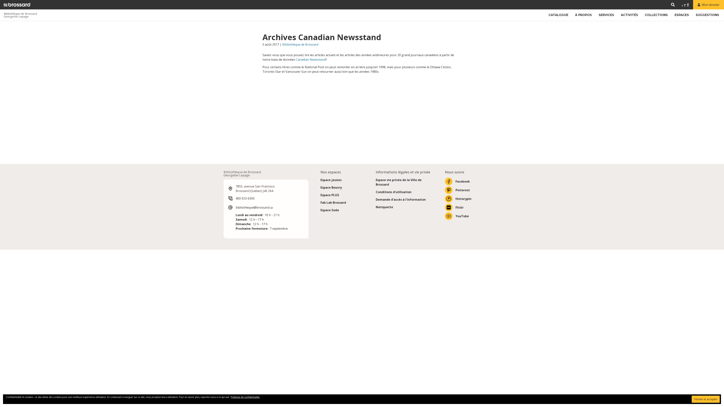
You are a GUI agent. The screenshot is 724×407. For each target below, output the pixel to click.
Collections (656, 15)
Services (606, 15)
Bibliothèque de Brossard (300, 44)
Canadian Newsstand (311, 59)
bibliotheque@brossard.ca (254, 207)
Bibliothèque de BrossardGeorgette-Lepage (20, 15)
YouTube (462, 216)
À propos (583, 15)
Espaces (682, 15)
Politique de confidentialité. (245, 397)
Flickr (460, 207)
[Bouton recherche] (673, 4)
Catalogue (558, 15)
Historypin (463, 199)
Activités (629, 15)
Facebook (463, 181)
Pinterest (463, 190)
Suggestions (707, 15)
